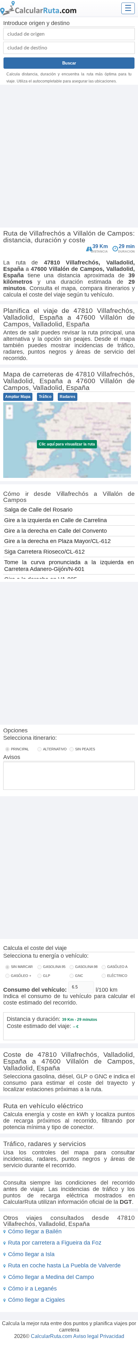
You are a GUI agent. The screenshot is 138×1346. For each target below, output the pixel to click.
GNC (79, 976)
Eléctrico (117, 976)
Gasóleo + (21, 976)
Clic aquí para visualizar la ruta (67, 444)
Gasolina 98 (86, 967)
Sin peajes (85, 749)
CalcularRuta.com (51, 1336)
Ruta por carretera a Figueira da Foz (54, 1242)
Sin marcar (22, 967)
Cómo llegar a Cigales (36, 1300)
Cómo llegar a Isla (31, 1254)
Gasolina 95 (54, 967)
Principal (20, 749)
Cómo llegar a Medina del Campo (51, 1277)
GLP (46, 976)
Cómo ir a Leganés (32, 1288)
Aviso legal (86, 1336)
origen (37, 23)
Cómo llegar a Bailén (35, 1231)
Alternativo (55, 749)
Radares (67, 396)
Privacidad (112, 1336)
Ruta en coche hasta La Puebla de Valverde (64, 1265)
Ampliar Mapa (17, 396)
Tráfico (45, 396)
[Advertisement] (69, 157)
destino (60, 23)
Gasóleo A (117, 967)
